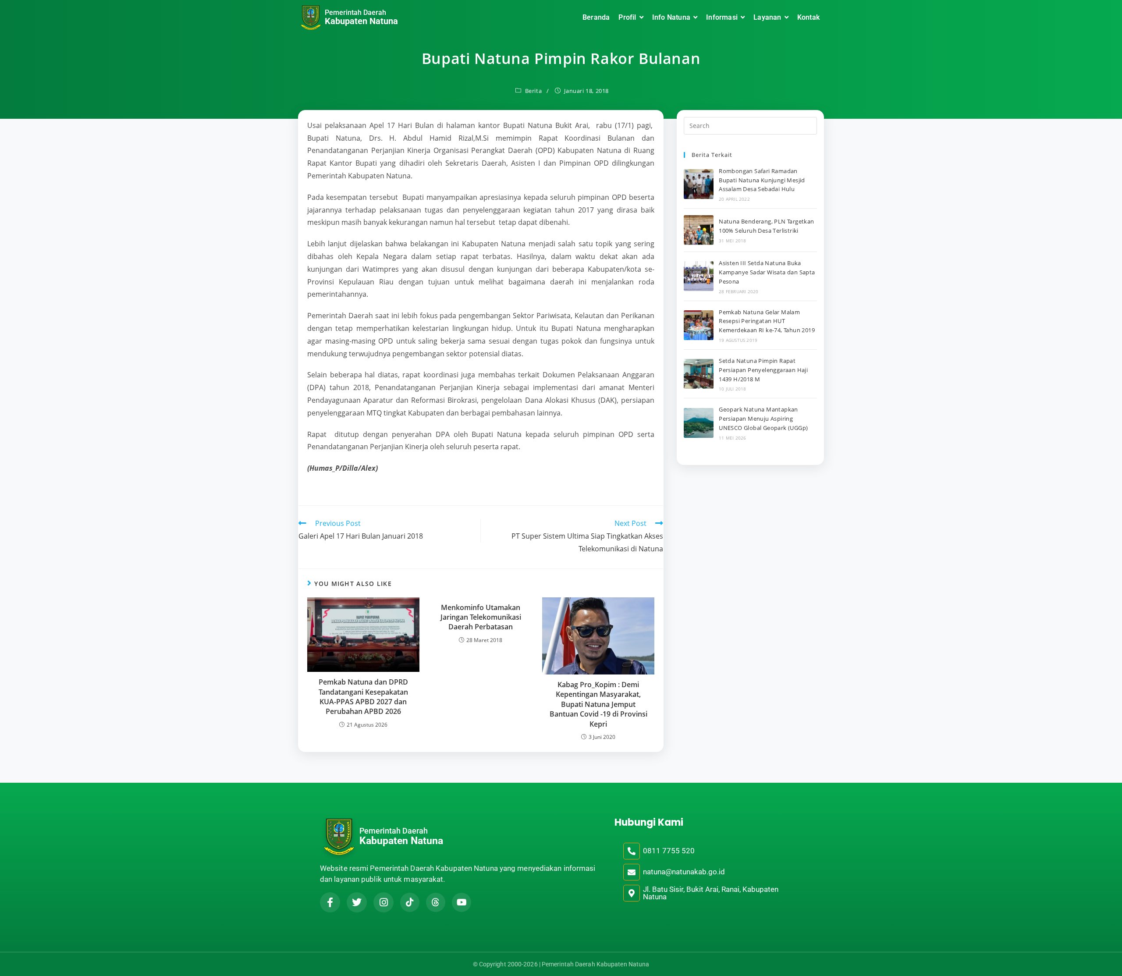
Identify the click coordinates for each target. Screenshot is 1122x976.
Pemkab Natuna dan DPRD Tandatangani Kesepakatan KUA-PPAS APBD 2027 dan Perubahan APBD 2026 (363, 696)
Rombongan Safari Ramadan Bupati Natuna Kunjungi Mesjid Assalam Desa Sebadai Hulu (762, 180)
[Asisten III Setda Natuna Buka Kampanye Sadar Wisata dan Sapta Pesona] (699, 276)
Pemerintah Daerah (355, 12)
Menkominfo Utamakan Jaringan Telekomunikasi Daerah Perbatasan (480, 617)
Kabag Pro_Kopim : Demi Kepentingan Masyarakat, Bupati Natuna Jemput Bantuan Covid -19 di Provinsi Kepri (598, 704)
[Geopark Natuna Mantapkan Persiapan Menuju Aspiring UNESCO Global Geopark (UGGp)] (699, 423)
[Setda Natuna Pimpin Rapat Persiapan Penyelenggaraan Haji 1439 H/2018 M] (699, 374)
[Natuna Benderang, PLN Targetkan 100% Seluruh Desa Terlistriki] (699, 230)
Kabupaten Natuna (361, 21)
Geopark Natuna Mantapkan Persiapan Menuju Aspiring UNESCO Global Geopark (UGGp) (763, 418)
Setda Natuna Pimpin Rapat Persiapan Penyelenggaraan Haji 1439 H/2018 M (763, 370)
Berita (533, 91)
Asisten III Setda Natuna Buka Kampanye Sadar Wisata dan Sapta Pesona (767, 272)
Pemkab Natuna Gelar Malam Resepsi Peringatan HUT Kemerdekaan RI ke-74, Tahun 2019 (767, 321)
